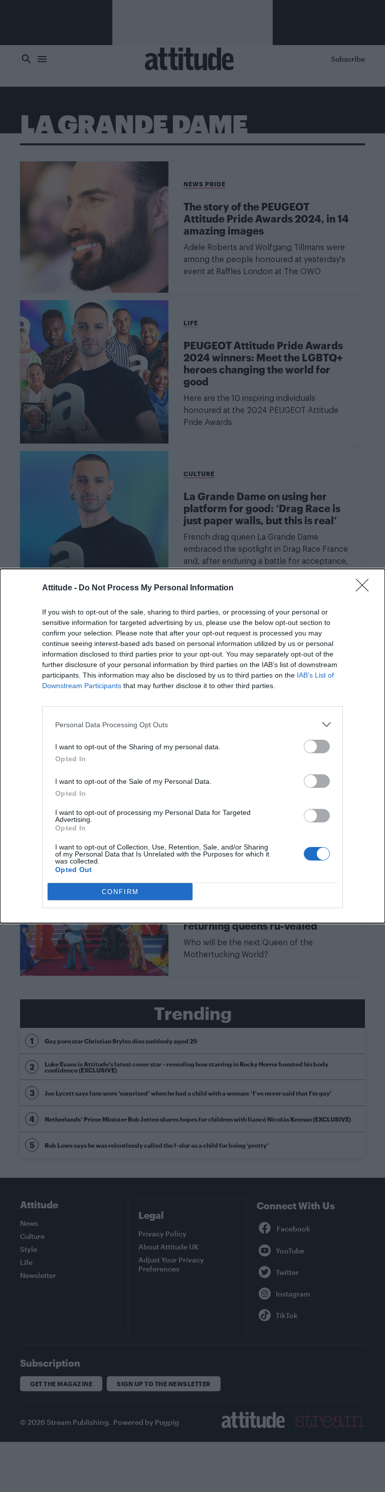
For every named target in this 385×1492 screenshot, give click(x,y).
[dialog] (192, 746)
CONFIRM (120, 892)
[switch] (317, 746)
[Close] (365, 588)
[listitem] (192, 724)
